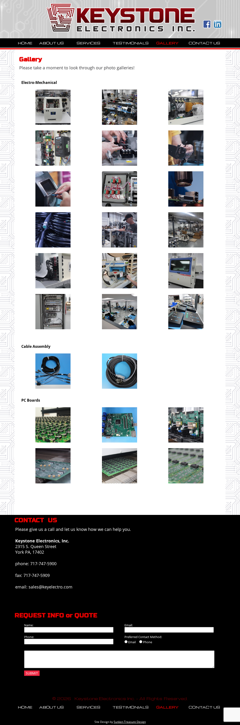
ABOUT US (51, 43)
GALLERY (167, 43)
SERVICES (88, 43)
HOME (25, 43)
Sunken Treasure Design (130, 722)
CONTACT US (204, 43)
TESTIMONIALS (130, 43)
